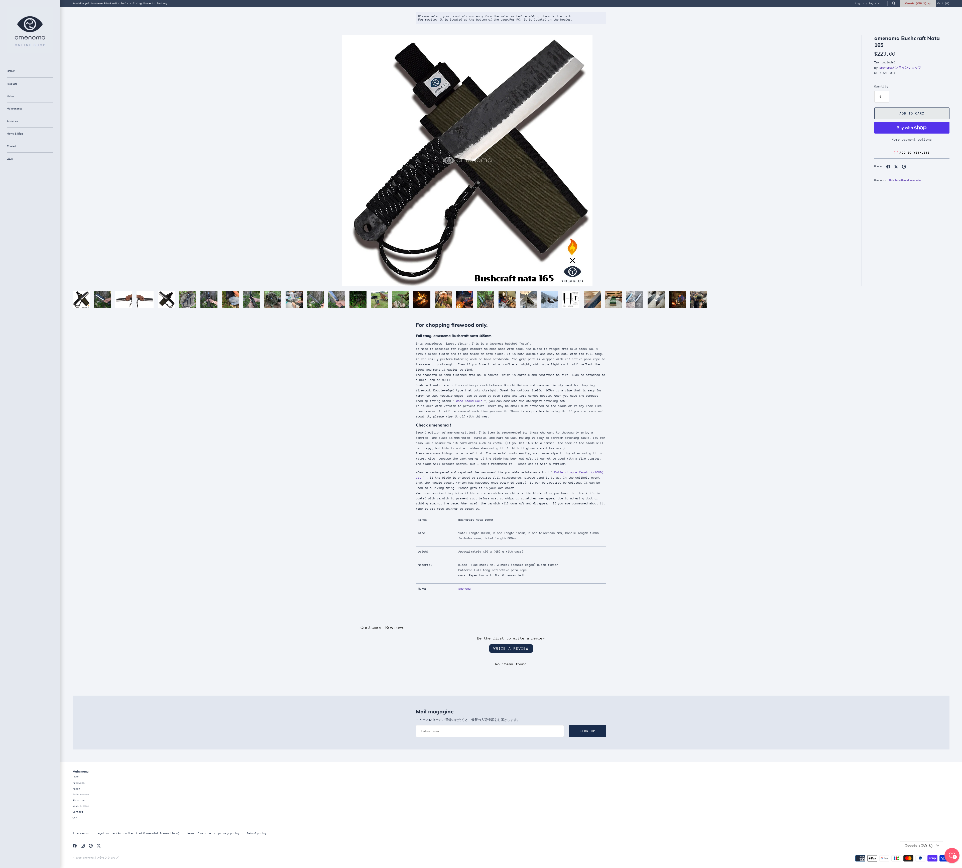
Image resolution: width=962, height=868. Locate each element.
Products (12, 84)
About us (12, 121)
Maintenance (14, 108)
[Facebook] (75, 845)
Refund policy (257, 833)
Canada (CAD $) (915, 3)
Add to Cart (912, 113)
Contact (11, 146)
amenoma (464, 588)
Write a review (511, 648)
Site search (81, 833)
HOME (11, 71)
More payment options (912, 139)
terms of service (199, 833)
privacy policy (228, 833)
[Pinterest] (91, 845)
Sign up (587, 731)
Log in (860, 3)
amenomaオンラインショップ (900, 67)
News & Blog (15, 134)
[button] (851, 160)
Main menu (80, 771)
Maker (10, 96)
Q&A (10, 159)
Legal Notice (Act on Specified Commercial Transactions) (138, 833)
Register (875, 3)
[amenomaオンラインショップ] (30, 30)
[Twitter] (99, 845)
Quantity (881, 86)
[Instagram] (83, 845)
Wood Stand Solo (469, 401)
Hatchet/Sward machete (905, 180)
